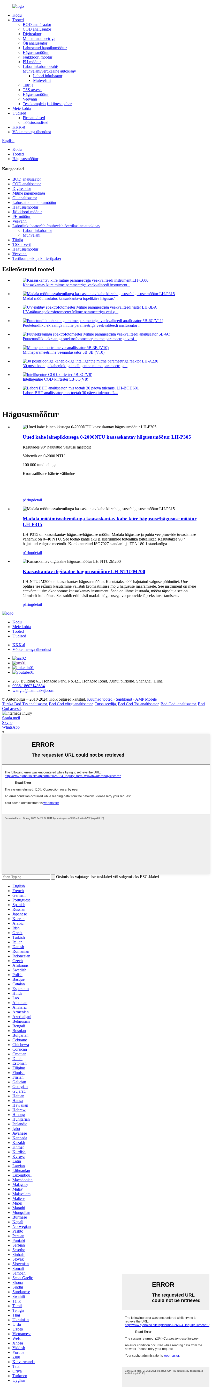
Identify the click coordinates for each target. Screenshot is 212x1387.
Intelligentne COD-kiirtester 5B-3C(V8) (55, 379)
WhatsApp (11, 727)
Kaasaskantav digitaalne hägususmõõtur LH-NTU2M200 (84, 571)
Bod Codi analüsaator (178, 704)
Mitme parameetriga (39, 38)
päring (28, 500)
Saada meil (11, 718)
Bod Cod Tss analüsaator (138, 704)
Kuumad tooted (99, 699)
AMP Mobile (146, 699)
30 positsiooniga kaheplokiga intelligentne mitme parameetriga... (75, 366)
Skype (7, 722)
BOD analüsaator (37, 24)
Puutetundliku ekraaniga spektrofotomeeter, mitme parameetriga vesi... (80, 339)
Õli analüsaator (35, 43)
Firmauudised (34, 118)
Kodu (17, 15)
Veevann (30, 99)
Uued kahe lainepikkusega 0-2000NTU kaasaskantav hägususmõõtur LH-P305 (107, 437)
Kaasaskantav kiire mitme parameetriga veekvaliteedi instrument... (76, 285)
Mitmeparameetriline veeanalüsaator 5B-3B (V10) (63, 352)
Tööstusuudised (35, 122)
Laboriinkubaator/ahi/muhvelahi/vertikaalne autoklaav (56, 226)
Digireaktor (32, 34)
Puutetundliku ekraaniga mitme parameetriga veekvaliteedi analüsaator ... (82, 325)
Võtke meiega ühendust (31, 132)
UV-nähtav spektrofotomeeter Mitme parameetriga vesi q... (70, 312)
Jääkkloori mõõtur (37, 57)
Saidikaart (124, 699)
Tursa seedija (105, 704)
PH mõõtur (32, 62)
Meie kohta (21, 108)
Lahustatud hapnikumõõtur (45, 48)
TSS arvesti (32, 90)
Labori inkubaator (47, 76)
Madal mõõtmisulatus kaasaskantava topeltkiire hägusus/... (70, 298)
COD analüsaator (37, 29)
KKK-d (18, 127)
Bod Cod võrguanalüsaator (71, 704)
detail (37, 500)
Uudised (19, 113)
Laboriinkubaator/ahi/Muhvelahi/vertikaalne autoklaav (49, 68)
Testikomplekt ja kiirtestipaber (47, 104)
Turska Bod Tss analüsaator (24, 704)
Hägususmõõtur (36, 52)
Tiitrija (28, 85)
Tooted (18, 20)
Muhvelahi (42, 80)
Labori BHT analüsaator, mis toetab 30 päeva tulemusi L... (70, 392)
